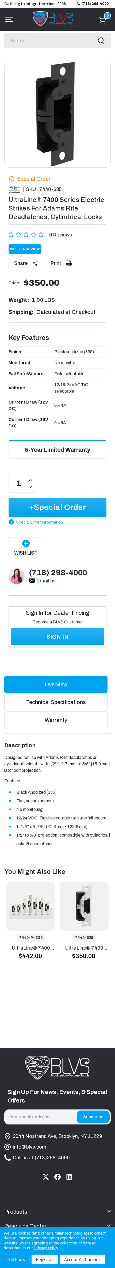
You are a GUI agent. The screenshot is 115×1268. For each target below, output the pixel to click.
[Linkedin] (69, 1177)
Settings (16, 1259)
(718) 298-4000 (95, 4)
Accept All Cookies (82, 1259)
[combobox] (57, 40)
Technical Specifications (56, 702)
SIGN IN (57, 637)
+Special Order (57, 507)
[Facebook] (57, 1177)
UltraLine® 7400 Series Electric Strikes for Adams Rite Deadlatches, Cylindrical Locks (31, 948)
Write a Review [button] (25, 249)
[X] (45, 1177)
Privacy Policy (45, 1247)
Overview (56, 684)
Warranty (56, 720)
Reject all (45, 1259)
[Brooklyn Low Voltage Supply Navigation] (8, 19)
